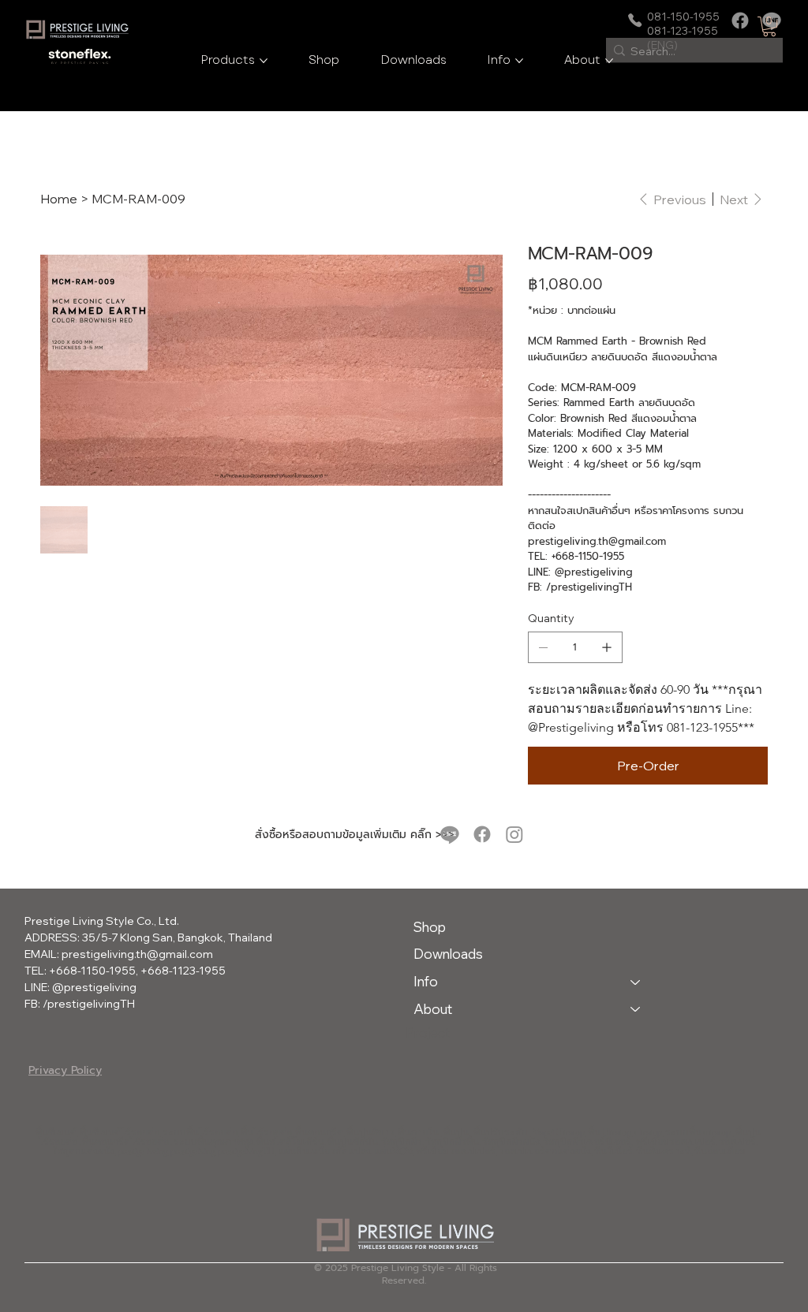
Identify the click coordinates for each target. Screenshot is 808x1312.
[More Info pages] (519, 61)
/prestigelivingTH (89, 1004)
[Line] (450, 834)
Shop (429, 927)
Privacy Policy (65, 1070)
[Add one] (607, 647)
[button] (769, 26)
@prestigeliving (94, 987)
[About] (636, 1009)
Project (428, 1032)
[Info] (636, 982)
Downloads (448, 953)
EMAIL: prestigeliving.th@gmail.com (118, 954)
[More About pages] (609, 61)
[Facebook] (740, 20)
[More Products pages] (263, 61)
